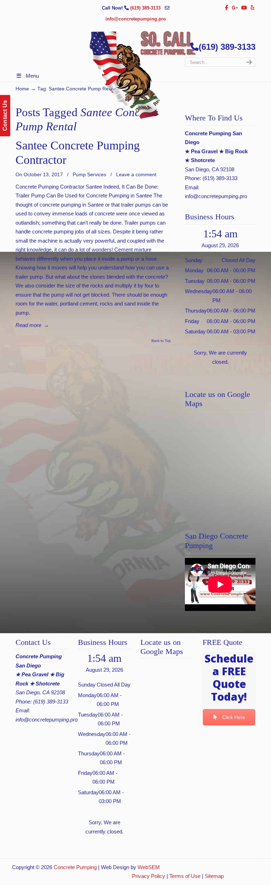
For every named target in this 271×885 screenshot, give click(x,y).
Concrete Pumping (75, 867)
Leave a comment (136, 174)
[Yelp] (252, 8)
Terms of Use (184, 876)
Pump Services (89, 174)
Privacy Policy (148, 876)
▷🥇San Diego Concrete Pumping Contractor (142, 75)
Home (22, 88)
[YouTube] (244, 8)
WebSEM (149, 867)
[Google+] (235, 8)
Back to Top (161, 341)
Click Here (233, 717)
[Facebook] (226, 8)
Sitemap (214, 876)
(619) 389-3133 (146, 8)
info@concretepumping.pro (136, 19)
